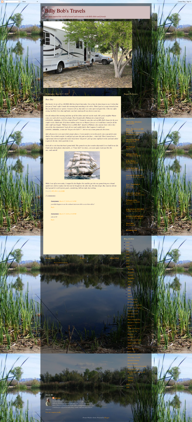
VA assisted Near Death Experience (133, 203)
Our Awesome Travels (133, 140)
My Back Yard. (130, 188)
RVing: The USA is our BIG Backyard (135, 130)
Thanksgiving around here (133, 211)
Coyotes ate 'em (132, 331)
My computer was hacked (133, 156)
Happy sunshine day (134, 343)
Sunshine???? (132, 337)
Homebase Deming (133, 360)
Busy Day (130, 334)
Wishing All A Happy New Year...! (135, 195)
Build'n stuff (131, 352)
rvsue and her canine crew (134, 175)
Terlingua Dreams (132, 154)
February (131, 377)
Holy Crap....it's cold (134, 357)
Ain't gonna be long (134, 369)
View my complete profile (53, 412)
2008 (128, 387)
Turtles (130, 346)
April (129, 293)
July (129, 284)
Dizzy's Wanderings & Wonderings (133, 185)
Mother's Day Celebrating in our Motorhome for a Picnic (135, 133)
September (131, 278)
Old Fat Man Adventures (134, 122)
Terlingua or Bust (131, 200)
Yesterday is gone (133, 314)
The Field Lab (130, 147)
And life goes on (132, 299)
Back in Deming (132, 363)
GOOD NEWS (130, 123)
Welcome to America (134, 322)
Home (82, 258)
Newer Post (50, 258)
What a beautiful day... (134, 319)
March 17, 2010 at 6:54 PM (67, 201)
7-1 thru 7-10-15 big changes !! (134, 218)
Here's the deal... (131, 225)
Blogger (106, 418)
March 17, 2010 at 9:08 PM (67, 214)
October (130, 275)
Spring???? (131, 325)
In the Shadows (131, 161)
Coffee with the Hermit (133, 193)
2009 (128, 384)
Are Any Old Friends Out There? (135, 170)
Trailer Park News (133, 349)
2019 (128, 242)
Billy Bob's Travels (65, 10)
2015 (128, 251)
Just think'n (131, 317)
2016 (128, 248)
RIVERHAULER (131, 230)
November (131, 272)
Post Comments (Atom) (61, 263)
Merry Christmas (131, 141)
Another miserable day (134, 340)
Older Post (114, 258)
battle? (128, 148)
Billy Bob (58, 398)
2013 (128, 257)
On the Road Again (132, 168)
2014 (128, 254)
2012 (128, 260)
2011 (128, 263)
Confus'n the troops (133, 328)
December (131, 269)
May (129, 290)
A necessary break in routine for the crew (135, 178)
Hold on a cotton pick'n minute (137, 366)
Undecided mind (133, 311)
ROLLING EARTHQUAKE (134, 216)
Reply (52, 207)
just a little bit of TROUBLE (135, 209)
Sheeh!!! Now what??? (135, 308)
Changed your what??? (135, 354)
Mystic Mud (130, 223)
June (129, 287)
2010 (128, 266)
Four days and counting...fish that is (136, 373)
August (130, 281)
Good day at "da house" (135, 305)
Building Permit (132, 302)
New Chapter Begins (132, 163)
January (130, 380)
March (130, 296)
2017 (128, 245)
